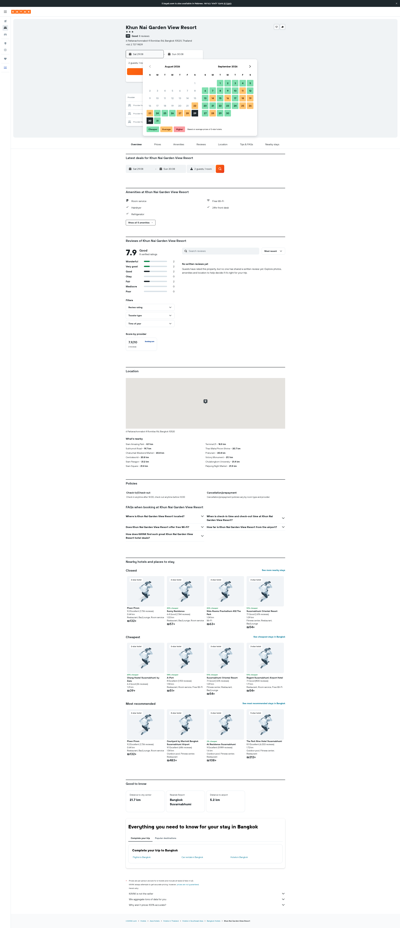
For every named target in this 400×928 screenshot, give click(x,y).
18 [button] (165, 105)
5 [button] (172, 90)
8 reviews (144, 36)
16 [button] (150, 105)
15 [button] (195, 98)
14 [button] (187, 98)
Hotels (143, 921)
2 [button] (150, 90)
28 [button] (187, 113)
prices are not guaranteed (188, 884)
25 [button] (164, 113)
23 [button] (149, 113)
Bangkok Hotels (213, 921)
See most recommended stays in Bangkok (263, 703)
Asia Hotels (155, 921)
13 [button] (180, 98)
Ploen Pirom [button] (133, 608)
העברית (227, 3)
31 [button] (157, 120)
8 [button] (195, 90)
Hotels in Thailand (171, 921)
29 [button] (194, 113)
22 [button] (194, 105)
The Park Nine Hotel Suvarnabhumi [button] (264, 741)
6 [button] (180, 90)
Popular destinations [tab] (165, 838)
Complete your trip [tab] (140, 838)
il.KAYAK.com (131, 921)
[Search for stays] (5, 28)
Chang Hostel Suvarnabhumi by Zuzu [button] (143, 679)
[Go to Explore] (5, 43)
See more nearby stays (273, 570)
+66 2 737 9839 (134, 44)
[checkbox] (141, 344)
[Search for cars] (5, 34)
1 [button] (194, 83)
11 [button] (165, 98)
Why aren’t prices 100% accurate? (147, 904)
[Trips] (5, 59)
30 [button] (149, 120)
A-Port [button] (170, 677)
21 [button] (187, 105)
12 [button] (172, 98)
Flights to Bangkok (142, 857)
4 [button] (165, 90)
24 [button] (157, 113)
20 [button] (179, 105)
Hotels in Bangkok (239, 857)
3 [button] (157, 90)
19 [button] (172, 105)
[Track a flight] (5, 50)
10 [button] (157, 98)
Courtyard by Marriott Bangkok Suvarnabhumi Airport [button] (182, 743)
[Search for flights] (5, 21)
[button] (396, 3)
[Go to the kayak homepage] (21, 12)
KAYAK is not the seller (141, 893)
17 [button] (157, 105)
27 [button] (180, 113)
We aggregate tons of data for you (147, 899)
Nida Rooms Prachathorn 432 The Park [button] (224, 613)
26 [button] (172, 113)
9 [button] (150, 98)
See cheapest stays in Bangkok (269, 636)
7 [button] (187, 90)
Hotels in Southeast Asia (192, 921)
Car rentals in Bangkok (192, 857)
